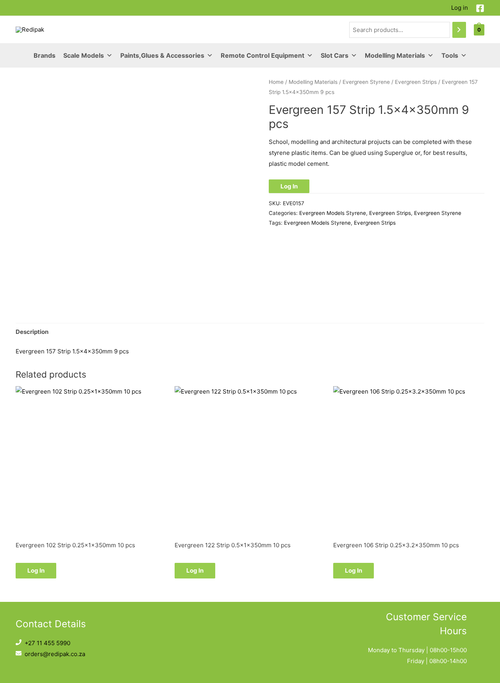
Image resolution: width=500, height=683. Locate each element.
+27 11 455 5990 (47, 643)
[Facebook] (480, 8)
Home (276, 82)
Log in (459, 7)
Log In (289, 186)
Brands (44, 55)
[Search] (459, 30)
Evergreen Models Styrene (332, 213)
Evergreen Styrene (366, 82)
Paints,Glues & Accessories (162, 55)
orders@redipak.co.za (55, 654)
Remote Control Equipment (262, 55)
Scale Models (83, 55)
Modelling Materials (395, 55)
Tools (449, 55)
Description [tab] (32, 331)
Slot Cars (334, 55)
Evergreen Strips (416, 82)
